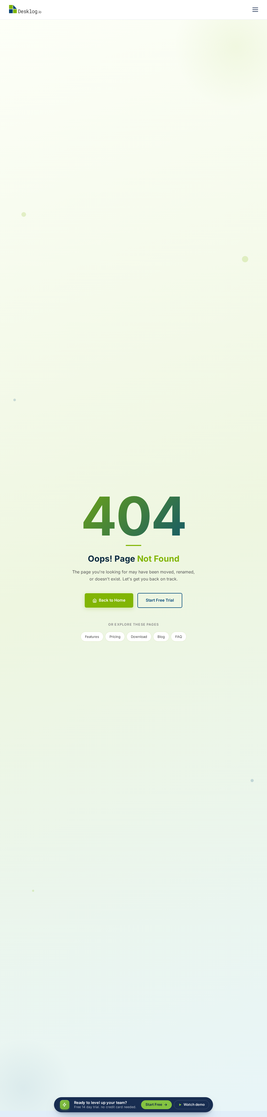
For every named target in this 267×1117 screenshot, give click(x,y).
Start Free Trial (160, 600)
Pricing (115, 637)
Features (92, 637)
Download (139, 637)
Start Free (153, 1104)
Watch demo (194, 1104)
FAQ (178, 637)
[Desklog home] (27, 9)
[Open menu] (255, 9)
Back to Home (112, 600)
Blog (161, 637)
